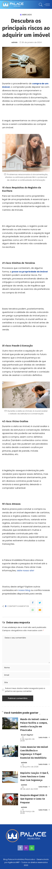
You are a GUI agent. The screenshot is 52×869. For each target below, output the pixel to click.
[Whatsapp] (31, 847)
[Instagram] (26, 847)
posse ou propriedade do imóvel (30, 271)
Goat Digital (27, 735)
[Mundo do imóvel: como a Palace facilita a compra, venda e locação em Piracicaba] (10, 723)
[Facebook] (33, 603)
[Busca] (40, 4)
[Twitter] (40, 603)
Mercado (27, 15)
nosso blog (24, 590)
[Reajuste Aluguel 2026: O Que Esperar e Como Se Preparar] (10, 799)
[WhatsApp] (33, 610)
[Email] (40, 610)
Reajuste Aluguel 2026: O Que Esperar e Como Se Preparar (33, 799)
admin (14, 42)
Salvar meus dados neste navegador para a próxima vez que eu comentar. (25, 689)
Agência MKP (13, 862)
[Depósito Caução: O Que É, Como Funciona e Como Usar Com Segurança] (10, 777)
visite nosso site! (25, 570)
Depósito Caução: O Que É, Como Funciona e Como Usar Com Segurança (34, 776)
